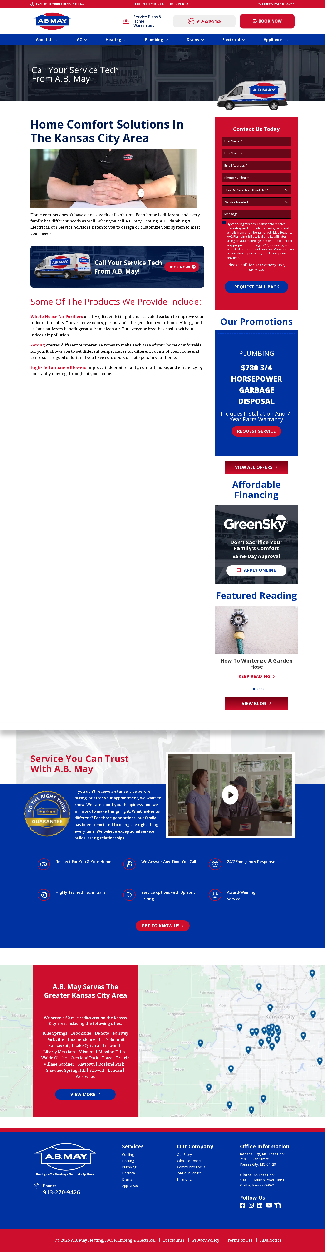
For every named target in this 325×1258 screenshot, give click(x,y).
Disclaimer (174, 1240)
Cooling (128, 1154)
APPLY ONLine (259, 570)
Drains (127, 1179)
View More (83, 1094)
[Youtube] (270, 1206)
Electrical (129, 1173)
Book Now (270, 21)
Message (231, 214)
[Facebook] (243, 1206)
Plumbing (129, 1167)
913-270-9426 (209, 21)
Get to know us (161, 925)
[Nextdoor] (277, 1205)
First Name (233, 141)
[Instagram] (252, 1206)
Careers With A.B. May (275, 4)
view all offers (254, 467)
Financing (184, 1179)
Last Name (233, 153)
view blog (254, 703)
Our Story (184, 1154)
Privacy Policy (205, 1240)
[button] (254, 689)
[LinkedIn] (260, 1206)
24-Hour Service (189, 1173)
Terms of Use (240, 1240)
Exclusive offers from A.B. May (59, 4)
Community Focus (191, 1167)
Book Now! (179, 266)
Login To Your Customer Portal (162, 4)
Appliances (130, 1185)
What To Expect (189, 1160)
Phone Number (236, 178)
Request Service (256, 422)
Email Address (235, 165)
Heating (128, 1160)
